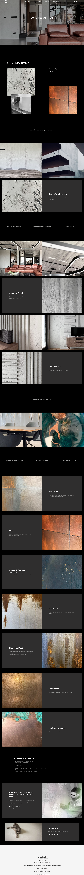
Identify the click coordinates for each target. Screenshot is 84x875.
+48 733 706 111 (43, 860)
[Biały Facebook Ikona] (74, 1)
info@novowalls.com (44, 862)
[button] (34, 1)
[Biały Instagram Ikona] (78, 1)
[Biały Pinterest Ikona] (76, 1)
